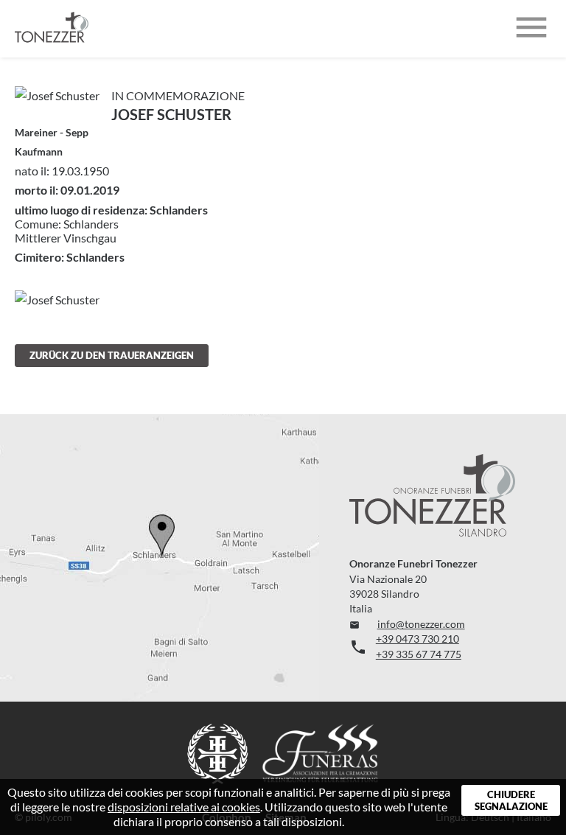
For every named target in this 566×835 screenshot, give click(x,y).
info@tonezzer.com (407, 624)
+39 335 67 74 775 (418, 654)
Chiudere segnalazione (511, 800)
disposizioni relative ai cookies (184, 807)
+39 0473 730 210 (417, 639)
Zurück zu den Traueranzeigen (111, 355)
